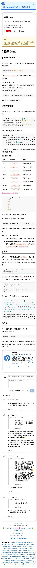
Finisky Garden (31, 564)
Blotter (18, 535)
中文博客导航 (14, 528)
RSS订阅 (19, 523)
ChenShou (13, 560)
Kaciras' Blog (12, 564)
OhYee (13, 542)
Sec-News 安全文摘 (21, 542)
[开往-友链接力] (18, 530)
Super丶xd (4, 554)
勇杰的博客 (5, 556)
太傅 (16, 544)
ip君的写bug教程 (22, 550)
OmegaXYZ (4, 564)
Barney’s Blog (21, 560)
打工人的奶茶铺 (7, 552)
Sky (25, 544)
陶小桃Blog (32, 554)
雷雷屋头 (21, 562)
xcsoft (5, 548)
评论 (32, 390)
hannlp (31, 546)
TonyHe (19, 564)
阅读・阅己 (16, 554)
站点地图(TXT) (14, 538)
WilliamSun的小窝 (7, 562)
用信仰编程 (14, 552)
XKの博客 (24, 548)
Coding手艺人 (13, 550)
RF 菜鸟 (31, 552)
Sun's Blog (15, 562)
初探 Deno (16, 356)
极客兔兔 (20, 552)
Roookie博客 (30, 544)
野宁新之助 (7, 560)
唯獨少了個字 (5, 550)
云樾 (27, 554)
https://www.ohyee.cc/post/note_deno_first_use (22, 361)
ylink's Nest (11, 558)
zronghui (22, 554)
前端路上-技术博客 (16, 556)
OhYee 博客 (24, 354)
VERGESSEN (29, 560)
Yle (10, 556)
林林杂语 (21, 544)
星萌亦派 (24, 556)
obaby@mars (30, 542)
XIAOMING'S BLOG (17, 546)
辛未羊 (4, 544)
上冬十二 (9, 544)
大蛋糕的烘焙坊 (7, 546)
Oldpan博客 (31, 556)
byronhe (30, 548)
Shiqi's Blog (4, 558)
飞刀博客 (24, 564)
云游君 (9, 548)
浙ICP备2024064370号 (19, 533)
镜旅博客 (10, 554)
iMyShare (25, 546)
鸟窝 (13, 544)
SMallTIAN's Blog (29, 562)
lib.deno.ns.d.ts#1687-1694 (10, 193)
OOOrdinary (25, 558)
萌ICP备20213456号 (25, 528)
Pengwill (26, 552)
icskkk (19, 558)
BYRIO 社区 (31, 550)
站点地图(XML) (23, 538)
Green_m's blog (16, 548)
